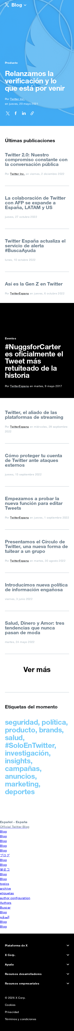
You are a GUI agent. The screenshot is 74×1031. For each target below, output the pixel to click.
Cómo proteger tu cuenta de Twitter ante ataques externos (33, 460)
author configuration (15, 898)
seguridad (21, 722)
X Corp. (10, 955)
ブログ (5, 855)
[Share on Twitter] (7, 114)
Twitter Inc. (17, 99)
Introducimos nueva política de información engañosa (36, 587)
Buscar (5, 907)
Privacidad (12, 1011)
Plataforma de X (16, 945)
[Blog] (25, 5)
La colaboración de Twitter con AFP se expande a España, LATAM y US (35, 202)
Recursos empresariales (22, 983)
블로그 (5, 869)
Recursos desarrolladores (23, 974)
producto (20, 729)
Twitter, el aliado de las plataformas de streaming (34, 414)
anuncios (20, 776)
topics (4, 884)
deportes (20, 791)
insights (18, 760)
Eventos (10, 338)
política (54, 722)
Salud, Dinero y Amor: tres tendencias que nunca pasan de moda (34, 628)
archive (5, 888)
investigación (27, 752)
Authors (5, 903)
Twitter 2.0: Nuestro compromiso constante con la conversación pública (36, 159)
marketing (21, 783)
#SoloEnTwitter (29, 745)
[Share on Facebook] (14, 114)
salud (14, 737)
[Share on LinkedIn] (23, 114)
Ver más (37, 669)
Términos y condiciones (20, 1018)
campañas (22, 768)
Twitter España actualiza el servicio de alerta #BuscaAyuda (35, 245)
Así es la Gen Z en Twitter (34, 283)
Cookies (10, 1004)
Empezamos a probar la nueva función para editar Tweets (34, 503)
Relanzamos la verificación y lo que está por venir (35, 80)
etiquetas (7, 893)
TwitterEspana (19, 293)
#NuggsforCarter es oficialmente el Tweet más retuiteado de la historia (34, 361)
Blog (3, 831)
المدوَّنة (4, 917)
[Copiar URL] (31, 114)
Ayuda (9, 964)
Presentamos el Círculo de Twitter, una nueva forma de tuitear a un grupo (36, 546)
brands (50, 729)
